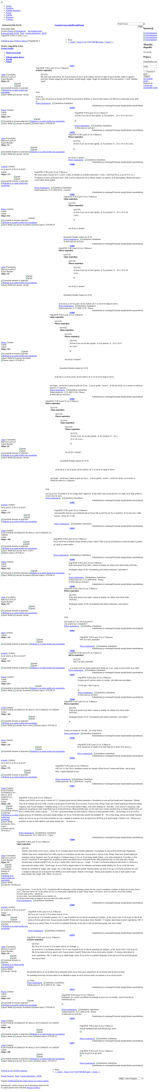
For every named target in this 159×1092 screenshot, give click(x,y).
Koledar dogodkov (13, 10)
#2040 (72, 586)
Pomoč (81, 25)
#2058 (72, 758)
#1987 (72, 399)
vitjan (3, 74)
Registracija (20, 31)
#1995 (72, 502)
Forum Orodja (7, 48)
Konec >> (110, 42)
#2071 (72, 989)
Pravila (75, 25)
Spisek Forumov (7, 1076)
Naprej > (101, 42)
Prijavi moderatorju (43, 103)
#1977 (72, 66)
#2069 (72, 905)
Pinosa (3, 110)
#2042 (72, 630)
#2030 (72, 559)
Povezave (10, 17)
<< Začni (71, 42)
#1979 (72, 132)
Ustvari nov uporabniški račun (150, 86)
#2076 (72, 1018)
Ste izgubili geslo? (35, 31)
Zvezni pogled (66, 25)
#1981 (72, 194)
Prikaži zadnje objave (15, 57)
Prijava (10, 31)
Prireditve (10, 8)
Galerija (9, 15)
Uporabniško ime (150, 62)
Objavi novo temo (13, 53)
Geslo (145, 66)
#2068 (72, 840)
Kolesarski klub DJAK (10, 33)
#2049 (72, 738)
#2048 (72, 699)
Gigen (3, 530)
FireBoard (12, 1081)
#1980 (72, 164)
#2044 (72, 651)
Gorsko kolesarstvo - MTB (35, 33)
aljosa (3, 633)
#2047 (72, 675)
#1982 (72, 246)
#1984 (72, 313)
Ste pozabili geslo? (148, 80)
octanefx (4, 166)
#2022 (72, 528)
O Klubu (9, 19)
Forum (8, 13)
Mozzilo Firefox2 (33, 1088)
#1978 (72, 108)
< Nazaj (79, 42)
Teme (22, 33)
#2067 (72, 786)
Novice (9, 6)
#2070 (72, 935)
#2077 (72, 1043)
